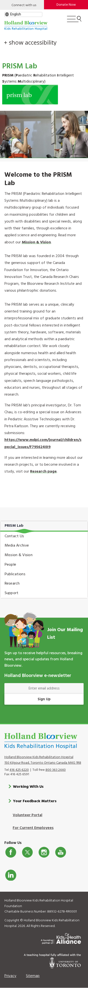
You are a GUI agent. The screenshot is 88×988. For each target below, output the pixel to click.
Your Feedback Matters (34, 801)
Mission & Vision (36, 242)
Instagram (44, 852)
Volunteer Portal (27, 815)
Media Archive (17, 545)
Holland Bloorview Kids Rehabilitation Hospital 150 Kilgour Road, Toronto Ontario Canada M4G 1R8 (42, 760)
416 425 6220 (19, 770)
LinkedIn (10, 875)
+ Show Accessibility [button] (30, 42)
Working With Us (28, 787)
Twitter (27, 852)
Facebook (10, 852)
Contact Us (14, 536)
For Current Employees (33, 828)
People (10, 565)
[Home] (25, 25)
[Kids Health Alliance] (61, 937)
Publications (15, 574)
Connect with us (23, 5)
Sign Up (44, 699)
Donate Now (66, 5)
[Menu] (74, 21)
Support (12, 593)
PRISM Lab (14, 526)
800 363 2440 (55, 770)
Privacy (10, 976)
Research (12, 583)
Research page (43, 471)
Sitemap (33, 976)
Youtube (60, 852)
